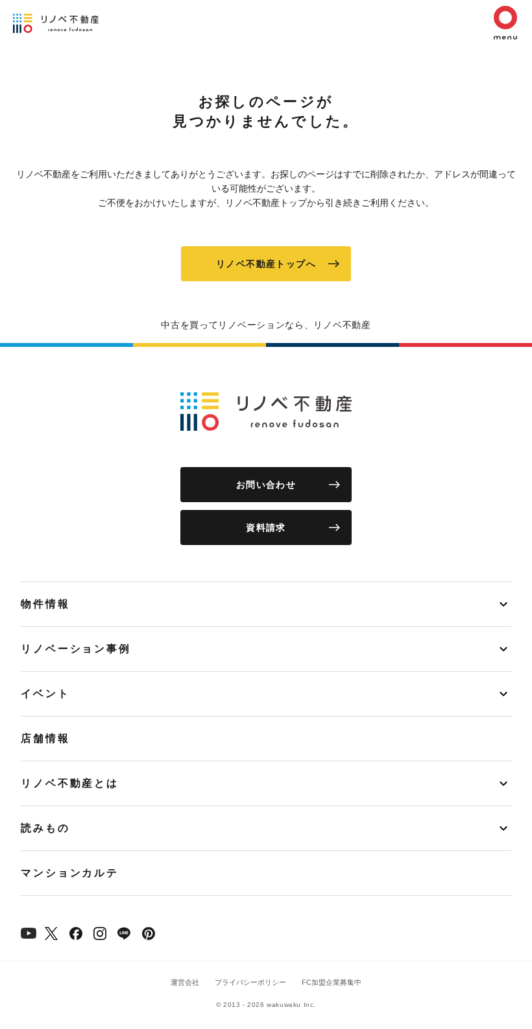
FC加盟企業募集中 (331, 982)
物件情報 (45, 603)
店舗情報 (45, 738)
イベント (45, 693)
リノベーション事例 (76, 648)
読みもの (45, 827)
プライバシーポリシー (250, 982)
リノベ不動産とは (70, 783)
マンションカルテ (70, 872)
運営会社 (185, 982)
